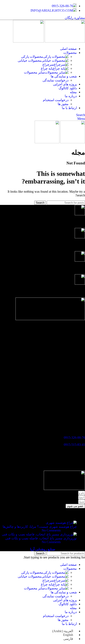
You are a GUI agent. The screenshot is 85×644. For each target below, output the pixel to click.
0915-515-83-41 (74, 444)
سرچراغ (48, 64)
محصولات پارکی (32, 56)
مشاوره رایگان (75, 18)
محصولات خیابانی (29, 60)
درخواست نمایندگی (55, 80)
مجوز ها (63, 104)
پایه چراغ (47, 68)
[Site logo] (64, 41)
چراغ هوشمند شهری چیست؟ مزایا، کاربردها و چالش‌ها (40, 526)
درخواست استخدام (55, 100)
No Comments (51, 530)
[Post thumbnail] (61, 522)
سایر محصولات (34, 72)
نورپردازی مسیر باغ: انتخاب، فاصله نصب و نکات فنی (41, 538)
